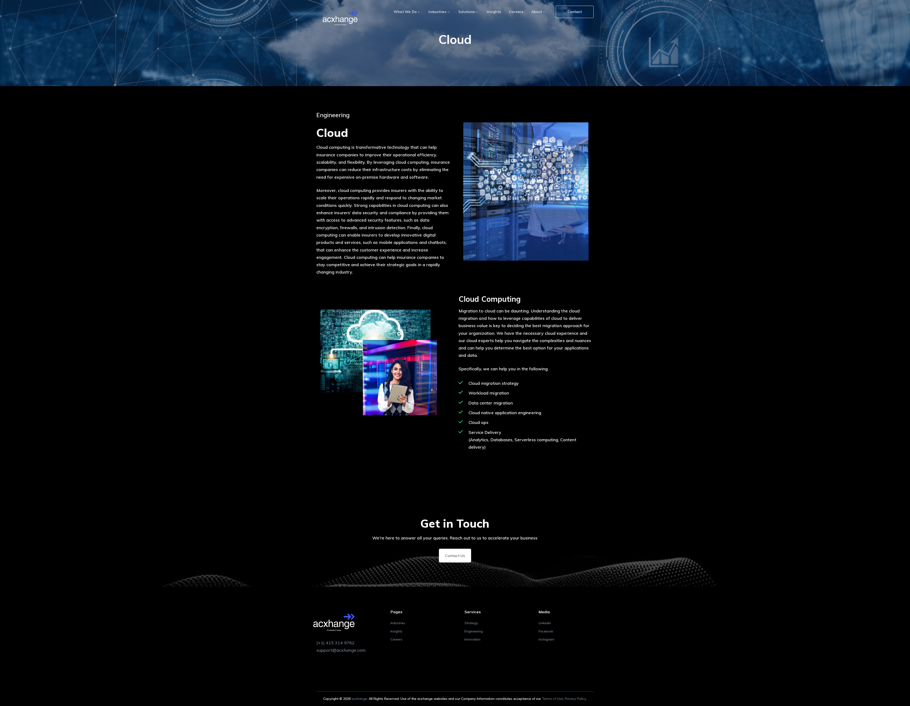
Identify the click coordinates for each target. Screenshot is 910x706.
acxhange (359, 699)
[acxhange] (340, 18)
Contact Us (455, 555)
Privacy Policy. (576, 699)
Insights (396, 631)
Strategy (471, 623)
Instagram (546, 639)
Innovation (472, 639)
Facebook (546, 631)
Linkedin (545, 623)
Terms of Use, (553, 699)
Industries (398, 623)
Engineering (473, 631)
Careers (396, 639)
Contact (575, 11)
